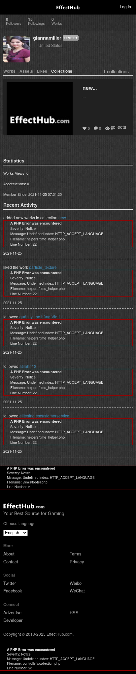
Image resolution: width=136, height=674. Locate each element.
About (9, 553)
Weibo (76, 583)
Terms (76, 553)
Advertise (12, 612)
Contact (10, 561)
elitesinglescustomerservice (44, 415)
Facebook (12, 590)
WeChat (77, 590)
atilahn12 (27, 366)
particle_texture (43, 267)
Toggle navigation (8, 6)
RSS (74, 612)
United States (50, 45)
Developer (12, 620)
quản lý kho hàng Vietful (41, 316)
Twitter (9, 583)
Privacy (77, 561)
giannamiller (47, 37)
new (62, 217)
